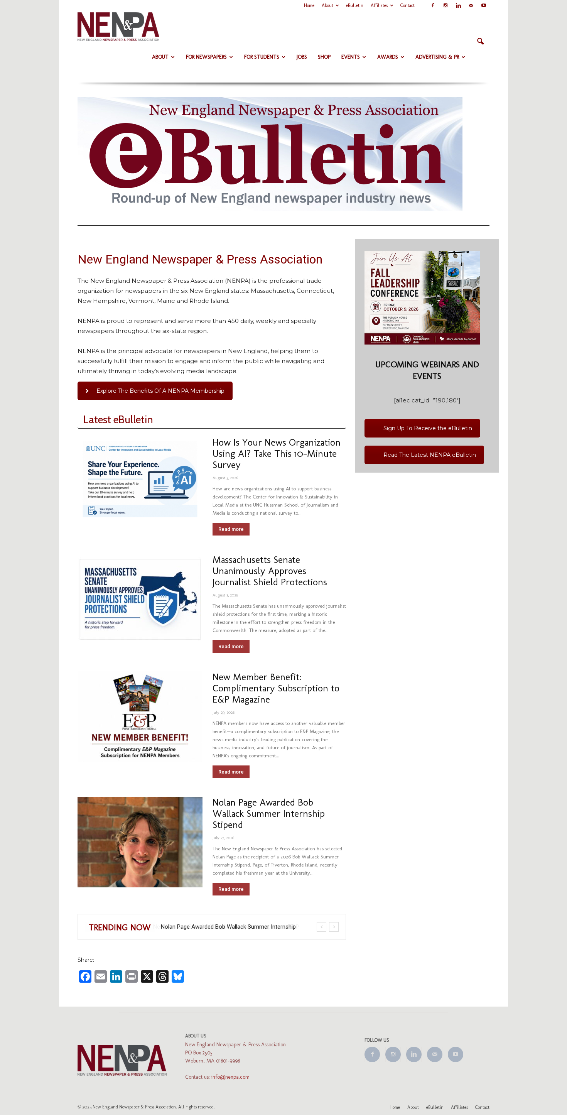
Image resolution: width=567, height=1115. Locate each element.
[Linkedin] (458, 5)
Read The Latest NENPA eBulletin (429, 454)
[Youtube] (483, 5)
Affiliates (379, 5)
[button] (480, 41)
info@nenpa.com (230, 1077)
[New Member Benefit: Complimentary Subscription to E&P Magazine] (140, 716)
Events (350, 57)
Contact (407, 5)
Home (309, 5)
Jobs (302, 57)
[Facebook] (433, 5)
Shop (324, 57)
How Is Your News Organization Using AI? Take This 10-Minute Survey (277, 453)
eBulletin (354, 5)
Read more (231, 529)
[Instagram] (445, 5)
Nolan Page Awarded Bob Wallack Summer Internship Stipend (269, 813)
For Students (261, 57)
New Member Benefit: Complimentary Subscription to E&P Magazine (276, 688)
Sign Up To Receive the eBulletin (427, 428)
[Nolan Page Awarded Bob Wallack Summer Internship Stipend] (140, 842)
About (327, 5)
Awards (387, 57)
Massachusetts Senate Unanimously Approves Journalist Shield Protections (270, 571)
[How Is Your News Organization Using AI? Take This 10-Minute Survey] (140, 479)
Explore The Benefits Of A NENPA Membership (160, 390)
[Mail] (471, 5)
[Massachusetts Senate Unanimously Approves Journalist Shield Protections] (140, 599)
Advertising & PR (437, 57)
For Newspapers (206, 57)
